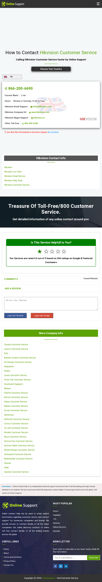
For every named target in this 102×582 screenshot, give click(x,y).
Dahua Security (59, 527)
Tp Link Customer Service (16, 428)
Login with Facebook (15, 316)
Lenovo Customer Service (16, 349)
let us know (53, 132)
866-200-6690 (20, 88)
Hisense (56, 523)
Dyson (55, 511)
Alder (6, 467)
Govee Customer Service (15, 410)
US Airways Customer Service (18, 362)
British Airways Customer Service (19, 450)
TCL (54, 519)
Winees (7, 388)
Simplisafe (9, 366)
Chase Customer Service (15, 401)
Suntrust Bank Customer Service (19, 445)
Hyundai (56, 531)
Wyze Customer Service (15, 437)
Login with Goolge (42, 315)
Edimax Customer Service (16, 406)
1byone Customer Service (16, 344)
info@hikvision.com (42, 106)
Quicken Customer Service (16, 472)
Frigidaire (57, 515)
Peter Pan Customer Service (17, 379)
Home (6, 549)
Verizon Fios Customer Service (18, 441)
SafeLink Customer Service (16, 419)
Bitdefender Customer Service (18, 458)
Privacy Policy (9, 561)
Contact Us (8, 565)
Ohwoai (7, 463)
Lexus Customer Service (15, 375)
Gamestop (9, 415)
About (6, 553)
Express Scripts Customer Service (20, 357)
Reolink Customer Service (16, 432)
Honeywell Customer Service (17, 454)
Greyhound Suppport (13, 384)
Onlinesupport (48, 578)
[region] (51, 28)
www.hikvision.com (40, 112)
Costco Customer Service (16, 423)
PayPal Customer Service (16, 393)
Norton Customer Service (16, 397)
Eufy (6, 353)
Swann (7, 371)
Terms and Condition (12, 557)
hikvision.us (39, 118)
